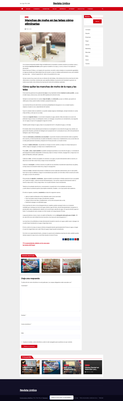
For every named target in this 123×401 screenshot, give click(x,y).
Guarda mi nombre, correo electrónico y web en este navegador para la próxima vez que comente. (47, 342)
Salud (55, 9)
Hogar (28, 9)
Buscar (87, 16)
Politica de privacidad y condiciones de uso (88, 398)
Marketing (46, 9)
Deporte (87, 33)
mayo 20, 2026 (68, 371)
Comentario (24, 285)
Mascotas (81, 9)
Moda (86, 56)
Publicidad (101, 398)
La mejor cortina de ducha (70, 267)
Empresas (63, 9)
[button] (102, 8)
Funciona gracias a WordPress (26, 398)
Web (22, 333)
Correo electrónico (26, 324)
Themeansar (44, 398)
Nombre (23, 315)
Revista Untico (61, 3)
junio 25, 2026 (27, 371)
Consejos (36, 9)
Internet (72, 9)
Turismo (90, 9)
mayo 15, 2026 (89, 371)
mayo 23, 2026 (48, 371)
